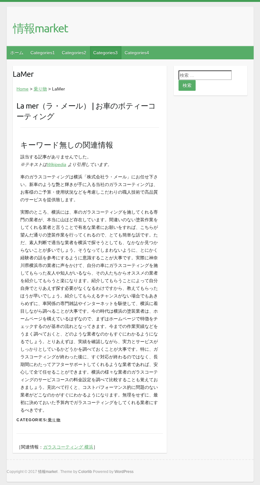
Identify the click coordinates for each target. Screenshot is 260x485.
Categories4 (137, 52)
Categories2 (74, 52)
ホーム (16, 52)
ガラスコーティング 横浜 (68, 446)
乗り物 (40, 88)
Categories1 (42, 52)
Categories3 (105, 52)
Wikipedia (56, 164)
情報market (40, 28)
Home (22, 88)
